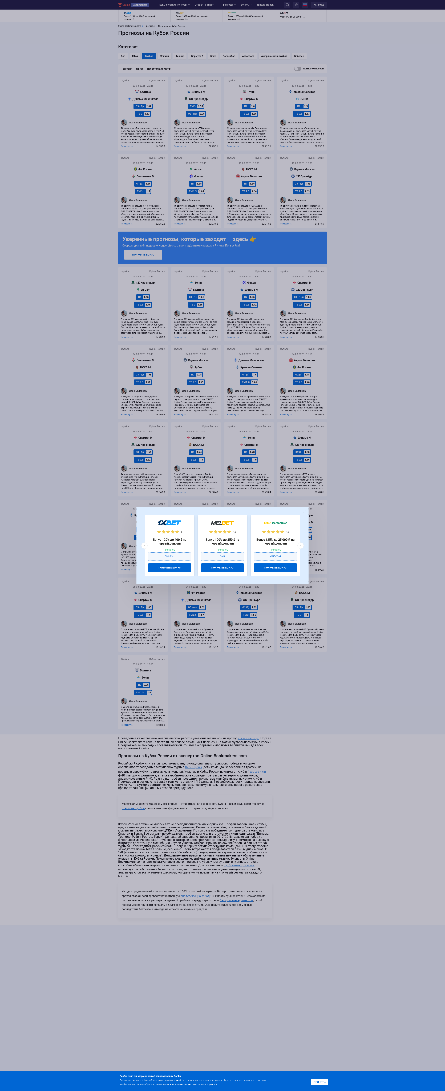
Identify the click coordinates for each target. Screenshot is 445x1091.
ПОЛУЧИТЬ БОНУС (170, 567)
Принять (320, 1082)
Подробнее (225, 1084)
